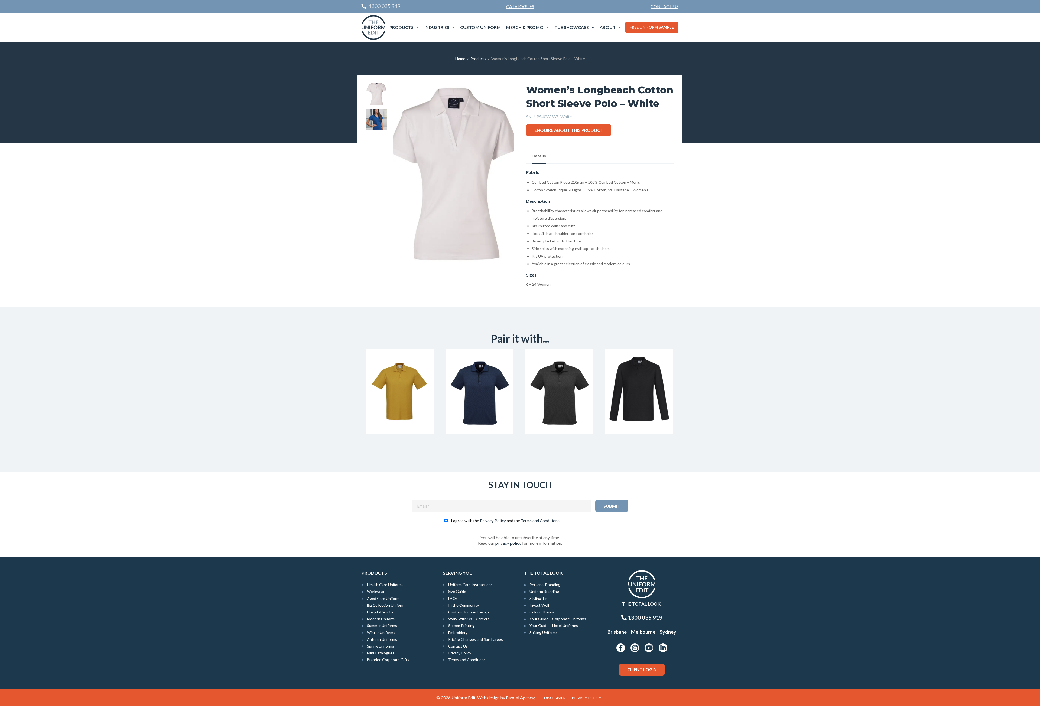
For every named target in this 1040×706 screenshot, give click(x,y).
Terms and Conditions (540, 520)
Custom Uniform (480, 27)
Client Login (642, 669)
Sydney (668, 632)
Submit (611, 505)
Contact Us (664, 6)
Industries (436, 27)
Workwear (376, 591)
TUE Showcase (571, 27)
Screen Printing (461, 625)
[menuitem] (664, 6)
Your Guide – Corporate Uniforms (557, 618)
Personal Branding (544, 584)
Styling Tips (539, 598)
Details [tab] (539, 155)
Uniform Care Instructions (470, 584)
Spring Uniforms (380, 646)
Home (460, 58)
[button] (501, 95)
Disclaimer (555, 698)
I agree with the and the (505, 520)
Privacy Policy (493, 520)
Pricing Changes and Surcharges (475, 639)
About (608, 27)
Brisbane (617, 632)
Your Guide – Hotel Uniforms (553, 625)
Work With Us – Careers (468, 618)
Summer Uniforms (382, 625)
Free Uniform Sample (652, 27)
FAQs (453, 598)
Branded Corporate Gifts (388, 659)
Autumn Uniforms (382, 639)
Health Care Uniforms (385, 584)
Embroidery (457, 632)
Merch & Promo (525, 27)
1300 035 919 (644, 617)
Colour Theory (541, 612)
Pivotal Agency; (520, 697)
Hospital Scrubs (380, 612)
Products (401, 27)
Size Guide (457, 591)
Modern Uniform (381, 618)
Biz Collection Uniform (385, 605)
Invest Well (539, 605)
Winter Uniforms (381, 632)
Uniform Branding (544, 591)
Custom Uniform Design (468, 612)
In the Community (463, 605)
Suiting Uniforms (543, 632)
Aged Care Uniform (383, 598)
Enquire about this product (568, 130)
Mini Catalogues (380, 653)
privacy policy (508, 543)
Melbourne (643, 632)
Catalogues (520, 6)
